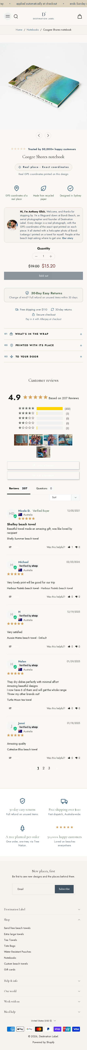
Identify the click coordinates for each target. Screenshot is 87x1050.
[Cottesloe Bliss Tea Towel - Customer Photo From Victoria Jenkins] (21, 440)
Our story (67, 238)
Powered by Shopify (43, 1042)
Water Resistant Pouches (17, 952)
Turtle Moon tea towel (19, 700)
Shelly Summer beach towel (23, 538)
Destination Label (48, 1036)
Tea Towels (10, 940)
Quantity (43, 248)
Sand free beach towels (17, 928)
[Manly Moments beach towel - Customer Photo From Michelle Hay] (36, 440)
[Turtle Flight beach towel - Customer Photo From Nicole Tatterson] (65, 440)
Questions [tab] (41, 488)
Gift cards (9, 970)
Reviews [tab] (14, 488)
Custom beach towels (16, 964)
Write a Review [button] (45, 465)
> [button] (57, 768)
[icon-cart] (78, 16)
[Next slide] (48, 135)
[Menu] (7, 16)
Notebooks (33, 30)
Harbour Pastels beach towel (23, 588)
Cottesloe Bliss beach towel (22, 749)
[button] (43, 276)
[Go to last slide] (39, 135)
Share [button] (15, 547)
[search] (15, 16)
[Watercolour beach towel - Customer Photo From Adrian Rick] (43, 452)
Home (19, 30)
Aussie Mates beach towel (21, 638)
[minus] (36, 256)
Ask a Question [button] (45, 475)
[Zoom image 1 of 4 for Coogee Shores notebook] (43, 86)
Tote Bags (9, 946)
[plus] (51, 256)
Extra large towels (14, 934)
